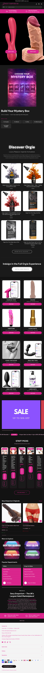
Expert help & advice (33, 616)
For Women (16, 121)
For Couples (6, 121)
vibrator (32, 601)
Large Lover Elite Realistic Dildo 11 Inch (10, 525)
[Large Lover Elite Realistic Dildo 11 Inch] (11, 513)
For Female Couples (6, 126)
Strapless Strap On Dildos (29, 576)
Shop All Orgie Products (22, 269)
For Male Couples (37, 121)
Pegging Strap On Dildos (29, 574)
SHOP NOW (11, 304)
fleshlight (10, 603)
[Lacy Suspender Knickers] (32, 513)
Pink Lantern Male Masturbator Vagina (30, 459)
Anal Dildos (5, 571)
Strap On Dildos (27, 569)
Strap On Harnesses (28, 571)
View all (40, 501)
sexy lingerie (15, 603)
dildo (35, 601)
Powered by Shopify (13, 670)
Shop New (11, 51)
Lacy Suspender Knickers (28, 525)
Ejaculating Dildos (7, 576)
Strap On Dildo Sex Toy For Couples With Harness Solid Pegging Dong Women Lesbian (13, 462)
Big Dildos (5, 574)
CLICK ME (8, 434)
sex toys (30, 599)
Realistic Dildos (6, 569)
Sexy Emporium (7, 670)
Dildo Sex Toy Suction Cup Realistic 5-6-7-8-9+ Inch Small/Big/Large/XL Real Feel (5, 463)
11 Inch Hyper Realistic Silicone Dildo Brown (22, 459)
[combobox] (22, 7)
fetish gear (14, 600)
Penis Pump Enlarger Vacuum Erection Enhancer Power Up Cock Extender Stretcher (39, 463)
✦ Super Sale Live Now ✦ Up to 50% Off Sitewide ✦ (27, 434)
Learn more (29, 0)
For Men (27, 121)
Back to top (22, 620)
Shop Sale (33, 51)
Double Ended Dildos (7, 578)
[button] (39, 4)
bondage (9, 600)
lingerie (33, 599)
